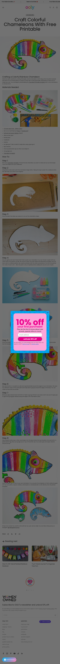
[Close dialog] (47, 312)
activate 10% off (30, 339)
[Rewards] (9, 659)
